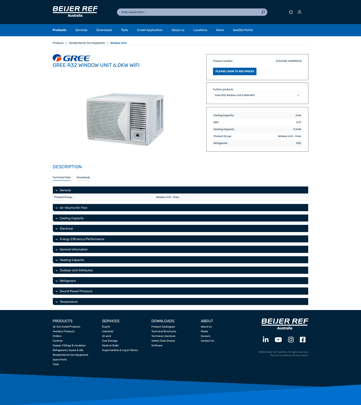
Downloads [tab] (83, 177)
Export (106, 326)
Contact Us (207, 340)
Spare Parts (60, 359)
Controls (58, 340)
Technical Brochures (163, 331)
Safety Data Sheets (163, 340)
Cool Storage (110, 340)
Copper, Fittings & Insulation (69, 345)
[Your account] (299, 12)
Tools (56, 364)
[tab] (62, 177)
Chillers (57, 336)
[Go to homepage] (75, 11)
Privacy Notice (300, 355)
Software (156, 345)
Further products (223, 89)
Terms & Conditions (280, 355)
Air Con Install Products (66, 326)
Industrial (107, 331)
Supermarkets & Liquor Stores (120, 350)
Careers (205, 336)
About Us (206, 326)
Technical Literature (163, 336)
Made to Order (110, 345)
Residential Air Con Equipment (70, 354)
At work (106, 336)
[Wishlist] (291, 12)
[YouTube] (278, 340)
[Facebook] (303, 340)
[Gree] (71, 57)
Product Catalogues (163, 326)
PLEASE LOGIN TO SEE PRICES (234, 71)
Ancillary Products (63, 331)
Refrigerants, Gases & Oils (68, 350)
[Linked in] (265, 340)
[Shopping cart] (306, 10)
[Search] (263, 12)
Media (204, 331)
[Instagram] (291, 340)
